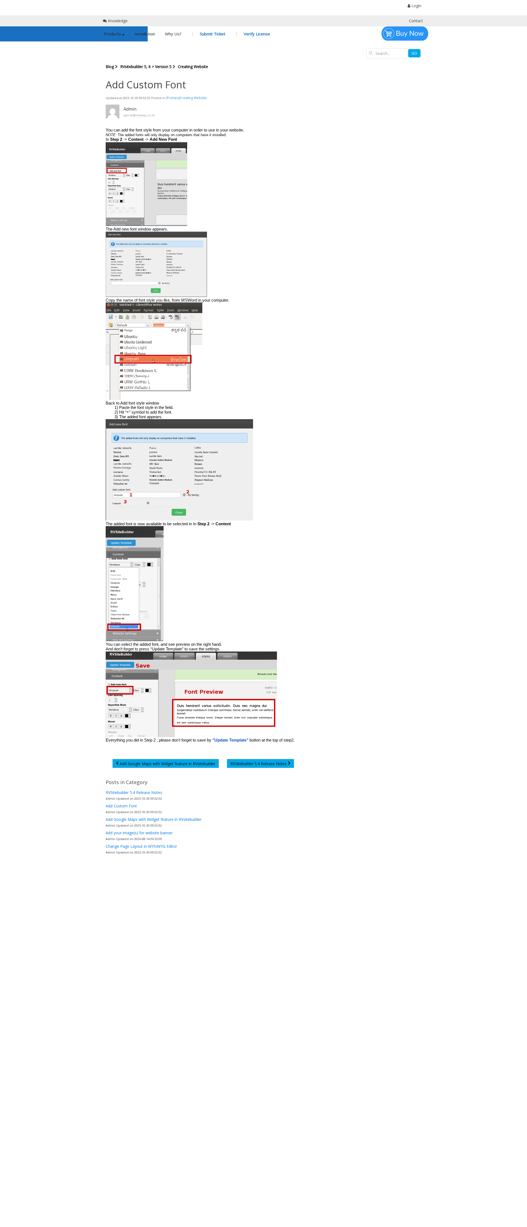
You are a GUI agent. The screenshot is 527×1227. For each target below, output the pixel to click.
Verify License (256, 33)
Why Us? (173, 33)
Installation (144, 33)
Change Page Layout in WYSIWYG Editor (141, 846)
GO (414, 53)
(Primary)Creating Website (186, 98)
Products (113, 33)
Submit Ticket (212, 33)
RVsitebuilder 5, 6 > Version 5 (146, 66)
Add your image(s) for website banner (139, 832)
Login (415, 5)
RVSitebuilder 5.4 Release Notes (134, 792)
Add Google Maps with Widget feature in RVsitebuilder (153, 819)
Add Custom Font (121, 805)
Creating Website (193, 66)
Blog (110, 66)
